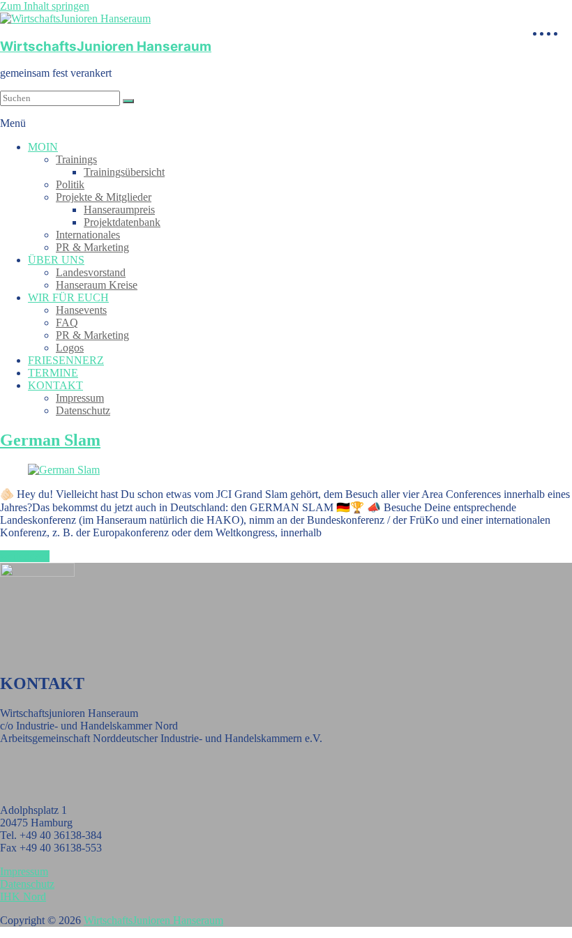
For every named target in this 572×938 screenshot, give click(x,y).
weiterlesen (25, 556)
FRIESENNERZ (66, 360)
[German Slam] (64, 470)
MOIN (43, 147)
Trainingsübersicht (124, 172)
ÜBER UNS (56, 260)
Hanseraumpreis (119, 209)
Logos (70, 348)
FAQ (67, 322)
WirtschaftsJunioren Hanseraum (105, 46)
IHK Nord (23, 896)
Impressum (80, 398)
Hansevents (81, 310)
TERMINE (53, 373)
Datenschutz (83, 410)
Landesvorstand (91, 272)
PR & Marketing (92, 247)
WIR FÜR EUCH (68, 297)
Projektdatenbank (122, 222)
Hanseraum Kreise (96, 285)
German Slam (50, 440)
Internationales (88, 235)
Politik (70, 184)
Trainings (76, 159)
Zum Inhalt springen (44, 6)
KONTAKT (55, 385)
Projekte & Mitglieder (103, 197)
